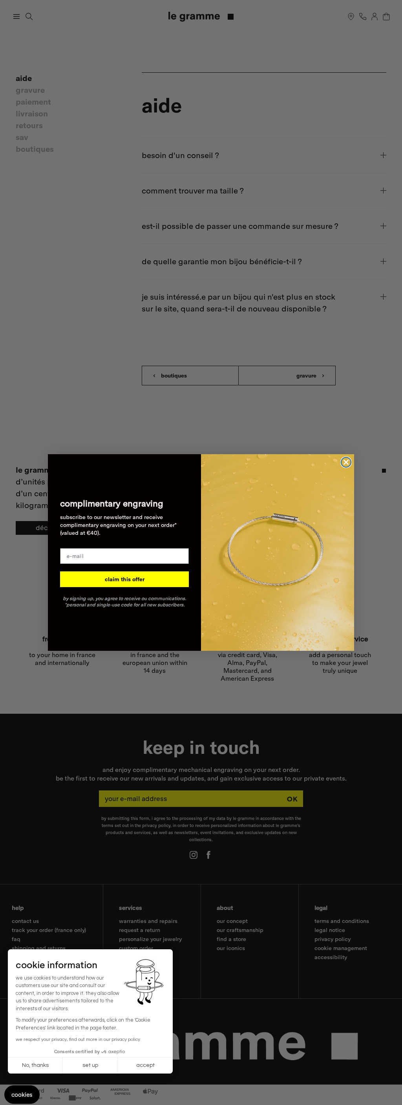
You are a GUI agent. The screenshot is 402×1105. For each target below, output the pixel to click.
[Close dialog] (346, 462)
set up (90, 1065)
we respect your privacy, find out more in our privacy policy (78, 1039)
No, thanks (35, 1065)
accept (145, 1065)
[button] (22, 1094)
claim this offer (124, 579)
